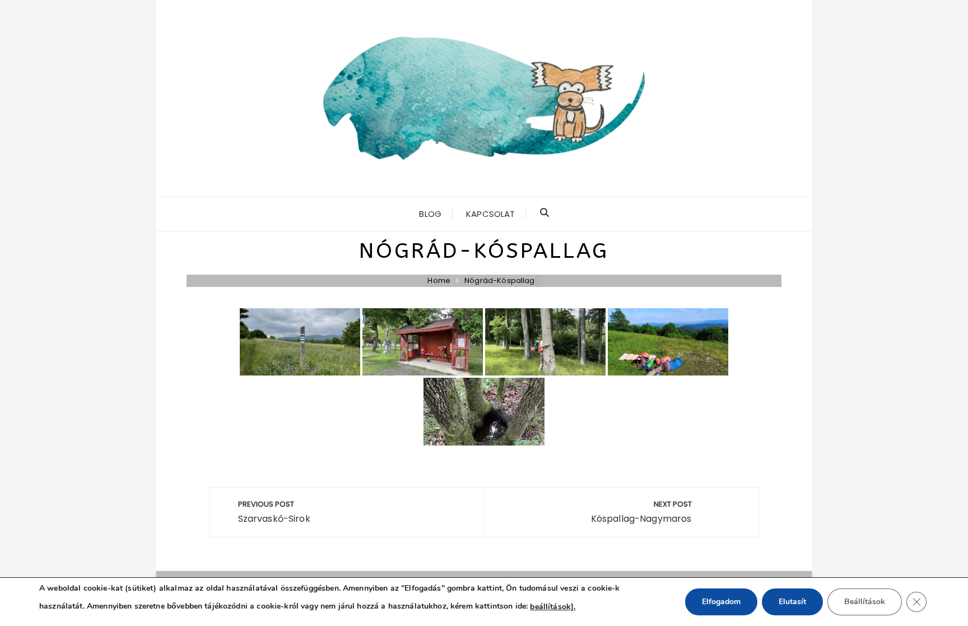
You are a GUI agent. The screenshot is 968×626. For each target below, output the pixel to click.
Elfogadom (721, 601)
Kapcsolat (490, 214)
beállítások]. (552, 606)
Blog (430, 214)
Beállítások (864, 601)
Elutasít (792, 601)
